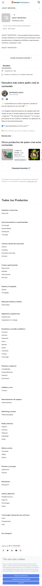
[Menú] (3, 2)
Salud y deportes (8, 494)
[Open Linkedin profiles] (11, 550)
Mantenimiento (7, 403)
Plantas (4, 473)
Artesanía (5, 451)
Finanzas (4, 375)
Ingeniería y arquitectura (11, 314)
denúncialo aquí (32, 181)
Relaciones (6, 482)
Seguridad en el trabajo (9, 320)
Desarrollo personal (8, 253)
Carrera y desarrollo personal (13, 244)
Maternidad (5, 305)
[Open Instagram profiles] (20, 550)
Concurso (5, 332)
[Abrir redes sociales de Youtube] (7, 100)
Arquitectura (6, 317)
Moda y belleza (7, 424)
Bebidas (4, 271)
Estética (4, 430)
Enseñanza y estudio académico (13, 329)
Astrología (5, 225)
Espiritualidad (6, 228)
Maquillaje (5, 436)
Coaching (5, 250)
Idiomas (4, 344)
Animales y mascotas (10, 210)
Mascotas (5, 213)
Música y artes (7, 448)
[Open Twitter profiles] (7, 550)
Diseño (4, 290)
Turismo (4, 390)
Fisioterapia (5, 503)
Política (4, 354)
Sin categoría (7, 533)
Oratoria (4, 256)
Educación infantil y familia (12, 302)
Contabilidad (6, 369)
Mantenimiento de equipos (12, 399)
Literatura (5, 351)
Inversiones (5, 378)
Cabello (4, 427)
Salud (3, 506)
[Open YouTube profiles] (16, 550)
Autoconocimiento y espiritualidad (15, 222)
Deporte (4, 500)
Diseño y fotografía (9, 286)
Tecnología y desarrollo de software (15, 515)
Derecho (4, 335)
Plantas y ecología (9, 466)
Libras (4, 348)
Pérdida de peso (7, 497)
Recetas (4, 277)
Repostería (5, 268)
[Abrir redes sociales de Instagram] (3, 100)
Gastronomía (6, 274)
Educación (5, 338)
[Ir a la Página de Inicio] (20, 2)
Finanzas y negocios (9, 366)
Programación (6, 521)
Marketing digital (7, 415)
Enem (3, 341)
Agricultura (5, 469)
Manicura (5, 433)
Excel (3, 518)
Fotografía (5, 293)
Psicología (5, 357)
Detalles (6, 66)
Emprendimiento (7, 372)
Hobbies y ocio (7, 387)
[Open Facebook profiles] (3, 550)
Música (4, 457)
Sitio (3, 524)
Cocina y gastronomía (10, 265)
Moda (3, 439)
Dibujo (4, 454)
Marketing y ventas (9, 411)
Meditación (5, 232)
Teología (5, 235)
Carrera (4, 247)
